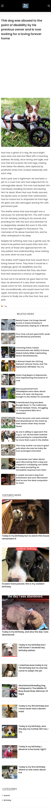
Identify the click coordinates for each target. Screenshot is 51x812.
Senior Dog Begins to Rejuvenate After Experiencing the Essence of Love (32, 378)
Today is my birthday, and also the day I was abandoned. (25, 633)
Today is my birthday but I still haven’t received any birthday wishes (32, 648)
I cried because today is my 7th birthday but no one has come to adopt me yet (33, 668)
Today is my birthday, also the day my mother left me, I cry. (33, 729)
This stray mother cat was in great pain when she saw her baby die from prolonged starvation (32, 448)
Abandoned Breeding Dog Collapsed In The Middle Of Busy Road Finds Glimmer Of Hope (33, 689)
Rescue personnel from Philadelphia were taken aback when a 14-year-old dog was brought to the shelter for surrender (33, 393)
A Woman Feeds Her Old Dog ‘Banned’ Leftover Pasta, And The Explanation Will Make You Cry (31, 364)
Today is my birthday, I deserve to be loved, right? (32, 748)
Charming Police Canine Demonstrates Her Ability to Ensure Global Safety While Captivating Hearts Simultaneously (32, 352)
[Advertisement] (25, 68)
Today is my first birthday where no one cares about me (32, 770)
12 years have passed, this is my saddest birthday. (23, 585)
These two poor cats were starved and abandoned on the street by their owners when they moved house (32, 422)
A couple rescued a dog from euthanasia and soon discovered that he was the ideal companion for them (32, 479)
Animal (7, 795)
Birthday (7, 800)
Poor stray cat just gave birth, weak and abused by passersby (33, 335)
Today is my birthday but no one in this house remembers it (25, 537)
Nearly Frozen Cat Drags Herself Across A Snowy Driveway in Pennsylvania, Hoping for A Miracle (32, 323)
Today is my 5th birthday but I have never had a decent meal (34, 709)
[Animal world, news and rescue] (25, 6)
